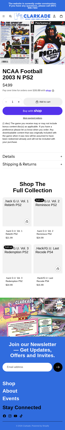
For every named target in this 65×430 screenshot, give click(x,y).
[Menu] (3, 16)
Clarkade (27, 426)
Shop (9, 383)
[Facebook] (4, 416)
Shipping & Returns (19, 164)
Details (9, 156)
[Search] (10, 16)
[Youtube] (15, 416)
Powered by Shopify (40, 426)
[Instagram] (10, 416)
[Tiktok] (21, 416)
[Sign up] (57, 367)
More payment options (32, 118)
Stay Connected (22, 407)
